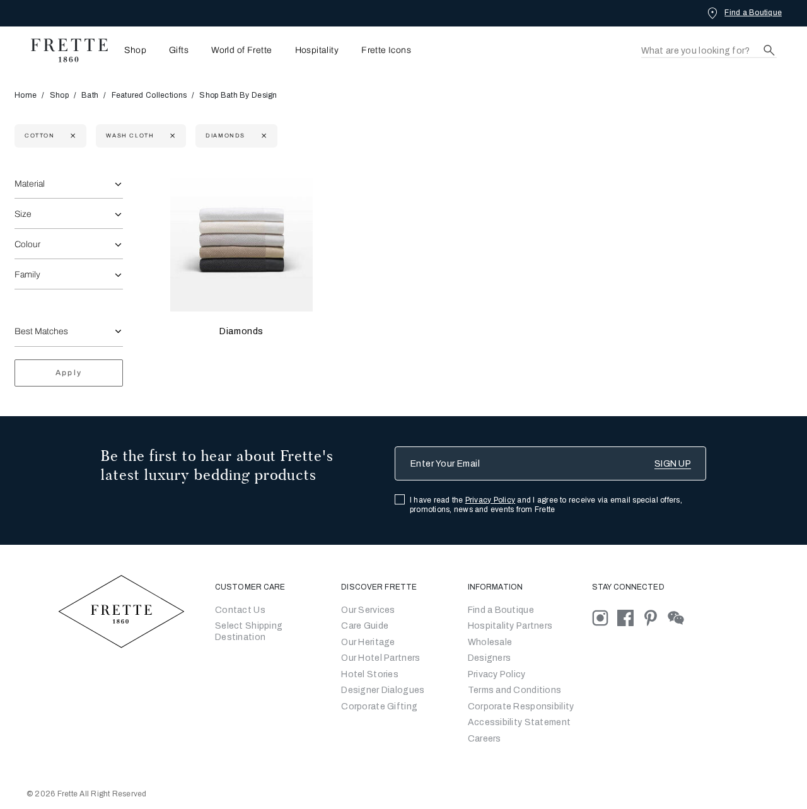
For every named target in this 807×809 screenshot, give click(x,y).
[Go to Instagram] (604, 617)
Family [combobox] (27, 274)
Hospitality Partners (510, 626)
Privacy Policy (490, 500)
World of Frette (241, 50)
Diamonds (241, 331)
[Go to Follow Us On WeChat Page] (679, 617)
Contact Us (240, 610)
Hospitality (317, 50)
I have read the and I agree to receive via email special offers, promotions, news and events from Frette (546, 505)
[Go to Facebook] (629, 617)
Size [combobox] (23, 214)
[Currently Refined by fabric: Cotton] (72, 135)
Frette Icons (386, 50)
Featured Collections (149, 95)
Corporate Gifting (379, 706)
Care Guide (364, 626)
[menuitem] (131, 50)
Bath (89, 95)
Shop (59, 95)
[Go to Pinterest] (655, 617)
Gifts (179, 50)
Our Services (368, 610)
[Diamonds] (241, 241)
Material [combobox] (30, 184)
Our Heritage (368, 642)
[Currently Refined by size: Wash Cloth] (171, 135)
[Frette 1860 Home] (63, 50)
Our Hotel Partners (380, 658)
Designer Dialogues (382, 690)
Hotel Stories (369, 674)
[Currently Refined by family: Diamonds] (263, 135)
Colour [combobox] (27, 244)
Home (26, 95)
